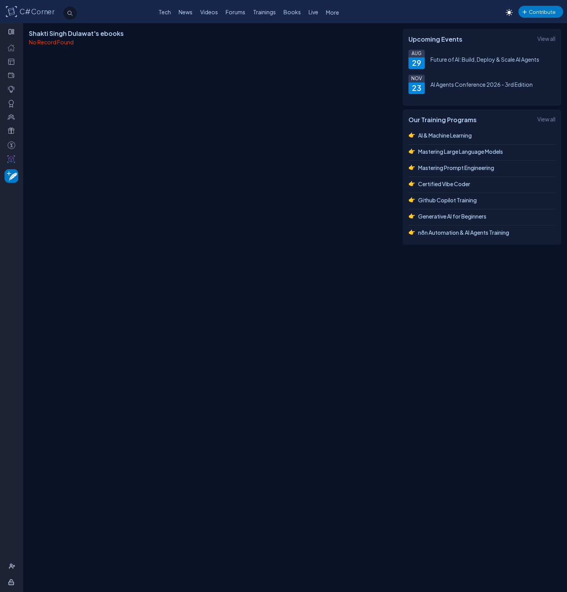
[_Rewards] (13, 145)
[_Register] (13, 566)
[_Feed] (13, 47)
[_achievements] (13, 103)
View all (546, 38)
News (185, 11)
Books (292, 11)
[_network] (13, 117)
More (332, 12)
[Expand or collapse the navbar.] (12, 31)
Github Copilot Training (447, 200)
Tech (165, 11)
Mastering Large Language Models (460, 151)
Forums (235, 11)
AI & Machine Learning (445, 135)
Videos (209, 11)
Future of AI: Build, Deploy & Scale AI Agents (484, 59)
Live (313, 11)
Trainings (264, 11)
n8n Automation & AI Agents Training (463, 232)
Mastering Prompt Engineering (456, 167)
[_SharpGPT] (13, 159)
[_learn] (13, 89)
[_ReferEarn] (13, 131)
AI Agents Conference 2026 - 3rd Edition (481, 84)
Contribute (542, 11)
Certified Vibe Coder (444, 183)
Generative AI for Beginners (452, 216)
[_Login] (12, 582)
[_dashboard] (13, 61)
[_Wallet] (13, 75)
